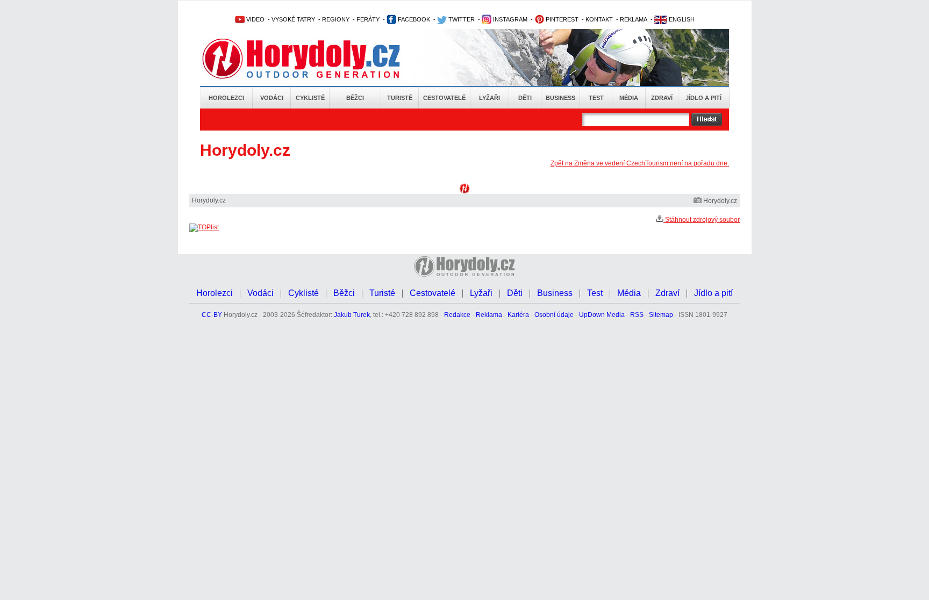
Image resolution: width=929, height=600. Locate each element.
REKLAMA (633, 19)
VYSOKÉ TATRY (293, 19)
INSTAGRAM (509, 19)
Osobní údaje (554, 315)
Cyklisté (310, 98)
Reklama (489, 315)
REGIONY (335, 19)
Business (560, 98)
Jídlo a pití (703, 98)
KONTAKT (599, 19)
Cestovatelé (444, 98)
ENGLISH (681, 19)
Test (596, 98)
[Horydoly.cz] (314, 58)
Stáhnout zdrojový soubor (701, 219)
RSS (637, 315)
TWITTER (461, 19)
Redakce (457, 315)
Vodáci (271, 98)
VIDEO (255, 19)
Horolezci (226, 98)
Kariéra (518, 315)
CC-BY (212, 315)
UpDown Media (602, 315)
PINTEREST (561, 19)
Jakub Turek (352, 315)
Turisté (399, 98)
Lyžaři (489, 98)
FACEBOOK (413, 19)
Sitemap (661, 315)
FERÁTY (368, 19)
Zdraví (662, 98)
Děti (525, 98)
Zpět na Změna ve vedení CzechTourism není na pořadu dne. (640, 163)
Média (628, 98)
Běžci (355, 98)
